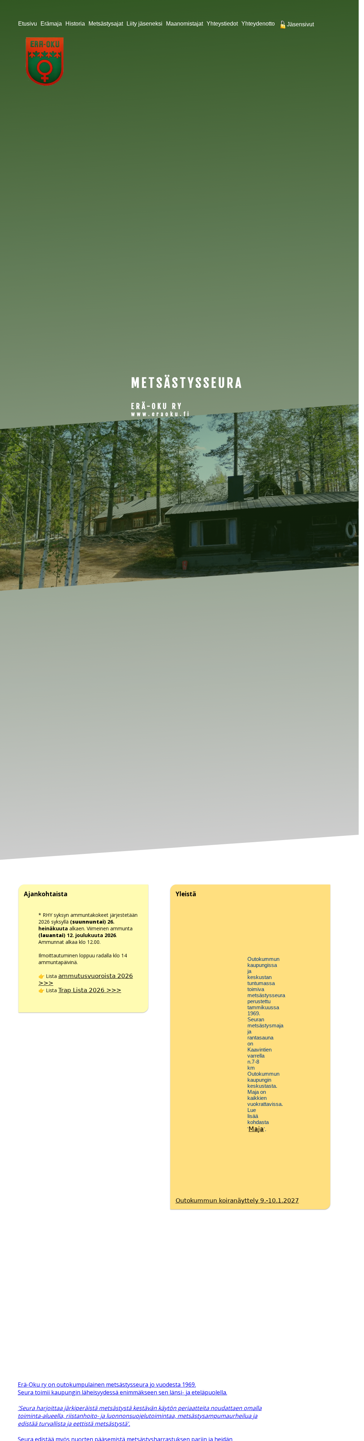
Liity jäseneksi (144, 24)
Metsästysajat (106, 24)
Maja (256, 1129)
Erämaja (51, 24)
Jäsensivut (299, 24)
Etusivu (27, 24)
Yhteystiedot (222, 24)
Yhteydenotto (258, 24)
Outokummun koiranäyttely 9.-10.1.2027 (237, 1200)
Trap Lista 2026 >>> (89, 990)
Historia (75, 24)
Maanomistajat (184, 24)
